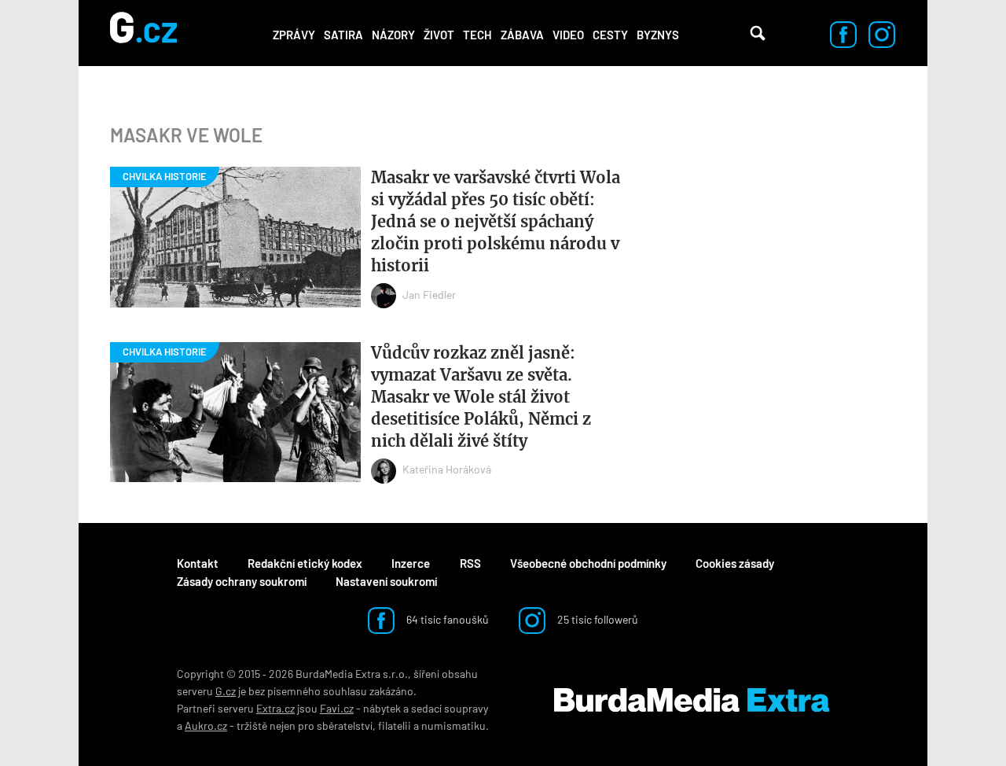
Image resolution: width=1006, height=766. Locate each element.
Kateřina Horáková (446, 469)
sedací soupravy (449, 708)
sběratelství (345, 725)
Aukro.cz (206, 725)
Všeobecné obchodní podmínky (588, 563)
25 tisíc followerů (596, 619)
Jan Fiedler (429, 294)
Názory (393, 35)
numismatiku (453, 725)
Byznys (658, 35)
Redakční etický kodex (305, 563)
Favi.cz (337, 708)
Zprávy (294, 35)
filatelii (394, 725)
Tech (477, 35)
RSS (470, 563)
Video (568, 35)
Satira (343, 35)
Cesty (610, 35)
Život (439, 35)
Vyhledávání (758, 33)
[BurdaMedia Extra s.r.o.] (691, 700)
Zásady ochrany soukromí (242, 581)
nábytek (382, 708)
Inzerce (410, 563)
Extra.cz (275, 708)
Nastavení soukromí (386, 581)
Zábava (522, 35)
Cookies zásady (735, 563)
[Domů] (143, 33)
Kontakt (197, 563)
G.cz (225, 691)
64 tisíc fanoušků (446, 619)
